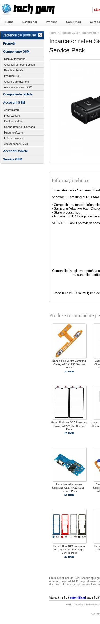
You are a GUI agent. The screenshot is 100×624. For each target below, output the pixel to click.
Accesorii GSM (14, 102)
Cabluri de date (13, 121)
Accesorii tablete (15, 151)
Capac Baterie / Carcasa (19, 126)
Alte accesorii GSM (16, 143)
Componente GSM (16, 52)
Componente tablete (18, 94)
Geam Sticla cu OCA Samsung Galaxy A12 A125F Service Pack (69, 425)
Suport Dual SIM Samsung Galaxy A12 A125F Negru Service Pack (69, 549)
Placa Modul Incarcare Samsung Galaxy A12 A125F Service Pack (69, 487)
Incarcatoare (12, 115)
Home (9, 21)
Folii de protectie (14, 138)
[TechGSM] (27, 14)
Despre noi (29, 21)
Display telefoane (14, 58)
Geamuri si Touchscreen (19, 64)
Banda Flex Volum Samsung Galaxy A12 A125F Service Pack (69, 364)
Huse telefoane (13, 132)
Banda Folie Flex (14, 70)
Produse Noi (11, 75)
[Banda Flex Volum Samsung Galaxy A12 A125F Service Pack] (69, 357)
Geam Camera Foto (16, 81)
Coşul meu (73, 21)
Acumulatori (11, 109)
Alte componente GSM (18, 87)
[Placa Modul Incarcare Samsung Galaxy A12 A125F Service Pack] (69, 480)
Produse (51, 21)
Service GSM (12, 159)
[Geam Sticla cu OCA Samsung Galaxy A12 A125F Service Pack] (69, 418)
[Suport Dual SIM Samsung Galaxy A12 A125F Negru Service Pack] (69, 542)
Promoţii (9, 43)
